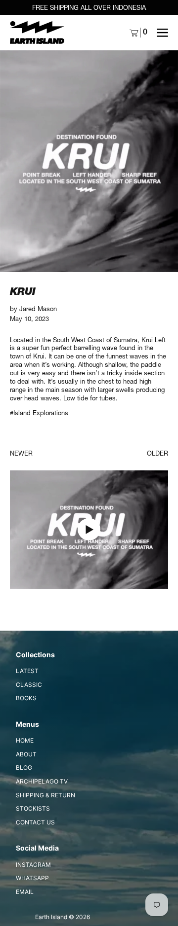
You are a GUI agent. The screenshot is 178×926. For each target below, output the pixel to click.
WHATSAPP (32, 878)
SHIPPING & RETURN (45, 795)
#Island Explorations (39, 413)
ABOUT (26, 754)
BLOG (24, 767)
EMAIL (25, 891)
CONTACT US (35, 822)
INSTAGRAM (33, 864)
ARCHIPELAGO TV (42, 781)
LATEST (27, 671)
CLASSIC (29, 684)
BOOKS (26, 698)
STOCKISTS (33, 808)
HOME (25, 740)
